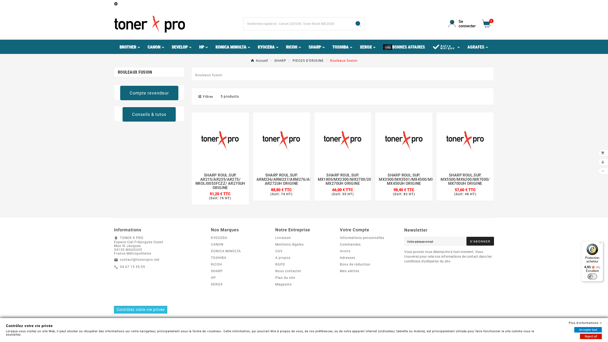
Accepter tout (588, 330)
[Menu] (600, 244)
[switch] (592, 276)
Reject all (591, 336)
